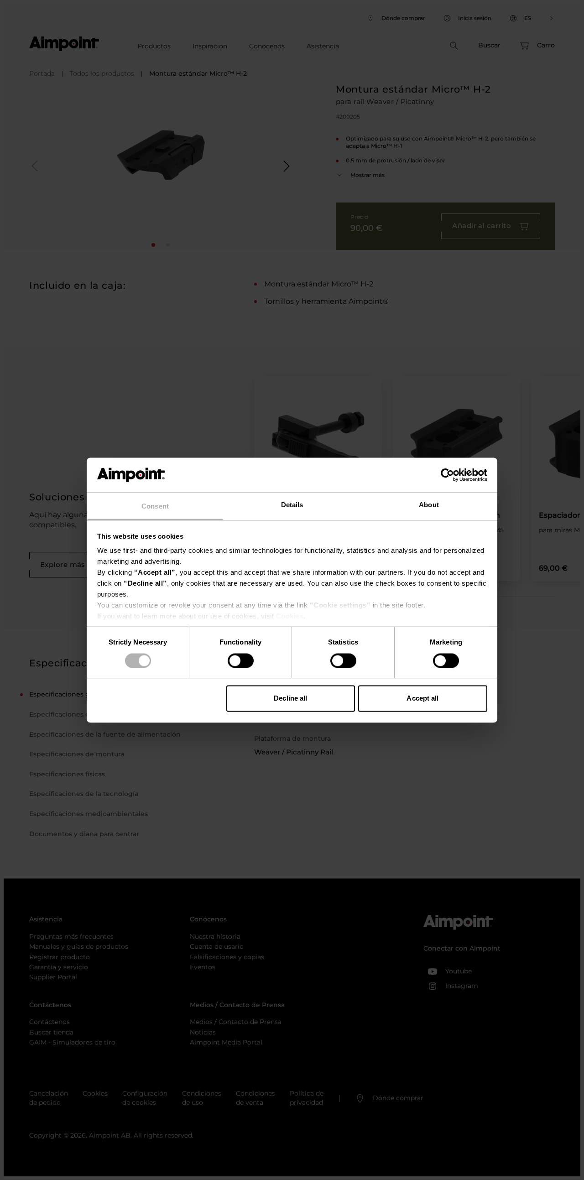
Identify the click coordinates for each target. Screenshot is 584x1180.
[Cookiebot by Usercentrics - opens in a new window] (447, 475)
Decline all (290, 698)
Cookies (290, 616)
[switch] (241, 660)
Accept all (422, 698)
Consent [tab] (155, 506)
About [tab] (429, 505)
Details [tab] (292, 505)
